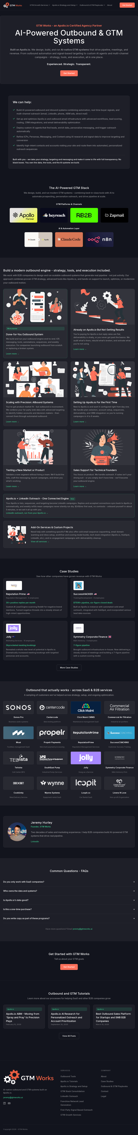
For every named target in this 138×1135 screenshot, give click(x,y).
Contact (104, 1091)
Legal (103, 1096)
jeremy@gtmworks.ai (82, 929)
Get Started (127, 5)
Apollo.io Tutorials (69, 1081)
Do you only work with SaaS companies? (69, 881)
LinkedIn (35, 841)
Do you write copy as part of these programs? (69, 918)
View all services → (40, 541)
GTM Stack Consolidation (73, 1091)
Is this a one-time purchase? (69, 909)
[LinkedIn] (4, 1104)
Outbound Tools (68, 1076)
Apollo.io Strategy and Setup (64, 5)
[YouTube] (9, 1104)
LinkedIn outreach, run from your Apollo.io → (27, 513)
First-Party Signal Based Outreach (77, 1110)
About (109, 5)
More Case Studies (69, 667)
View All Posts (69, 1036)
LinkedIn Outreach (69, 1096)
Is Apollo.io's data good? (69, 900)
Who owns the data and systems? (69, 891)
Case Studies (107, 1081)
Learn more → (12, 354)
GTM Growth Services (39, 5)
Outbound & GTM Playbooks (91, 5)
